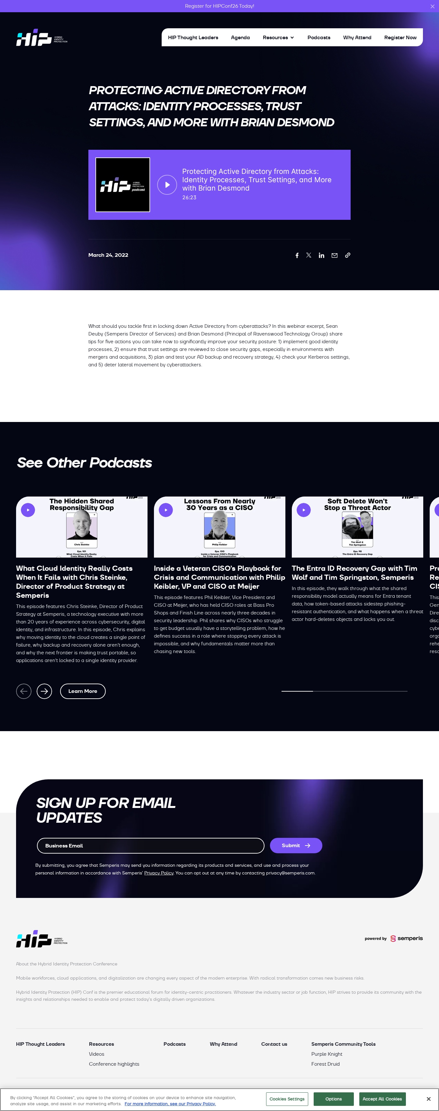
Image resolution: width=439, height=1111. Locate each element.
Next (44, 691)
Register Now (400, 37)
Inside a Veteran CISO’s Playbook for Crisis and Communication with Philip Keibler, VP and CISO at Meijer (219, 577)
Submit (291, 845)
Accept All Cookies (382, 1099)
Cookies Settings (287, 1099)
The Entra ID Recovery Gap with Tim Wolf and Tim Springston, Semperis (354, 572)
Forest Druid (325, 1064)
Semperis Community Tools (343, 1044)
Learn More (82, 691)
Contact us (274, 1044)
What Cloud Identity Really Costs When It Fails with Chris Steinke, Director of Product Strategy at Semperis (74, 581)
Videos (96, 1054)
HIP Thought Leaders (193, 37)
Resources (275, 37)
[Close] (429, 1099)
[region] (219, 1099)
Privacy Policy (159, 873)
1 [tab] (297, 691)
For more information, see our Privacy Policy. (170, 1104)
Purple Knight (326, 1054)
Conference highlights (114, 1064)
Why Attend (357, 37)
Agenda (240, 37)
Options (334, 1099)
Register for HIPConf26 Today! (219, 6)
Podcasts (319, 37)
